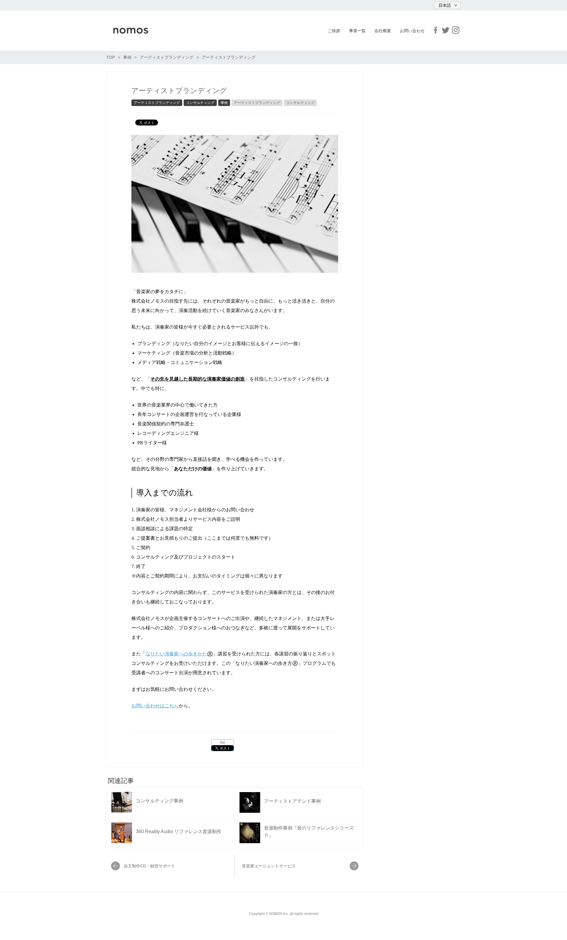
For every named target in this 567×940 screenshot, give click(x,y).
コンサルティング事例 (159, 800)
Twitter (445, 30)
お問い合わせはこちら (155, 705)
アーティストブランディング (157, 103)
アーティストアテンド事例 (292, 801)
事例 (224, 103)
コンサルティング (200, 103)
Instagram (456, 30)
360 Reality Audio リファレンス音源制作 (178, 831)
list (222, 742)
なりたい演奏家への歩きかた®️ (179, 653)
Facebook (435, 30)
